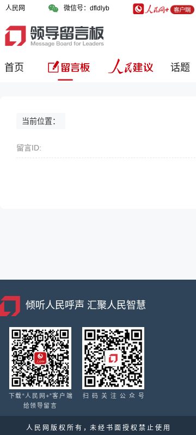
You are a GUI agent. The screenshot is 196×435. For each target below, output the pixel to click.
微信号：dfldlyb (86, 8)
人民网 (15, 8)
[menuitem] (16, 71)
